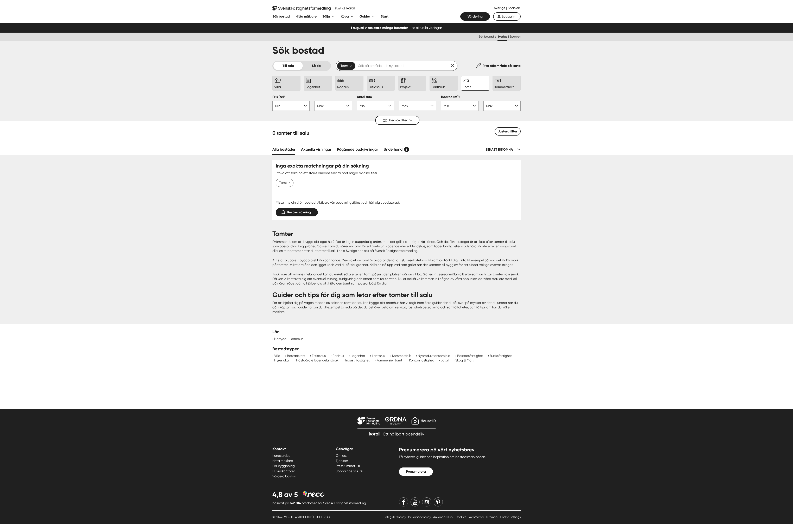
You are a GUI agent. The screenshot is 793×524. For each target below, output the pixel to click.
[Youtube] (415, 501)
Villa (277, 356)
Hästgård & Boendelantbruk (317, 360)
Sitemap (492, 517)
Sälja (326, 16)
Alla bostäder (283, 149)
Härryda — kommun (289, 339)
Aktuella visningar (316, 149)
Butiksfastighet (501, 356)
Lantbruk (378, 356)
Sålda (316, 66)
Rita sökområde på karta (502, 66)
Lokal (445, 360)
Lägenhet (358, 356)
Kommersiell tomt (389, 360)
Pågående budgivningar (357, 149)
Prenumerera (416, 471)
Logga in (508, 16)
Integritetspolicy (396, 517)
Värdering (475, 16)
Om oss (341, 456)
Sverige (500, 8)
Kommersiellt (401, 356)
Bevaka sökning (299, 212)
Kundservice (281, 456)
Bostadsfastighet (470, 356)
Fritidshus (319, 356)
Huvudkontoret (283, 471)
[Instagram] (426, 501)
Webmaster (477, 517)
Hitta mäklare (306, 16)
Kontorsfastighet (421, 360)
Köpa (345, 16)
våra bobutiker (466, 279)
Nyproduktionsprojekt (434, 356)
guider (437, 303)
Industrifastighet (357, 360)
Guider (365, 16)
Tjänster (342, 461)
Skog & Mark (464, 360)
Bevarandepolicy (420, 517)
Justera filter (507, 131)
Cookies (461, 517)
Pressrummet (345, 466)
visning (332, 279)
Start (384, 16)
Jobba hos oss (347, 471)
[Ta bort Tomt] (288, 183)
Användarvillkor (443, 517)
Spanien (514, 8)
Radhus (338, 356)
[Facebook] (403, 501)
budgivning (347, 279)
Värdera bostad (284, 476)
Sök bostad (281, 16)
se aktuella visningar (427, 28)
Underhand (393, 149)
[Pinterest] (438, 501)
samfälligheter (457, 307)
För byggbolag (283, 466)
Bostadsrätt (296, 356)
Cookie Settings (510, 517)
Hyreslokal (281, 360)
